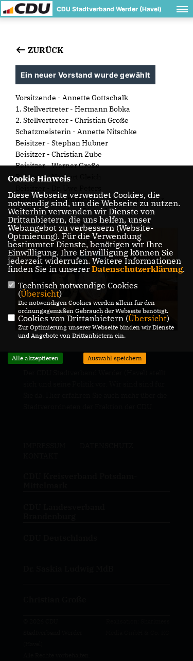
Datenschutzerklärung (137, 269)
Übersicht (40, 293)
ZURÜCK (44, 50)
